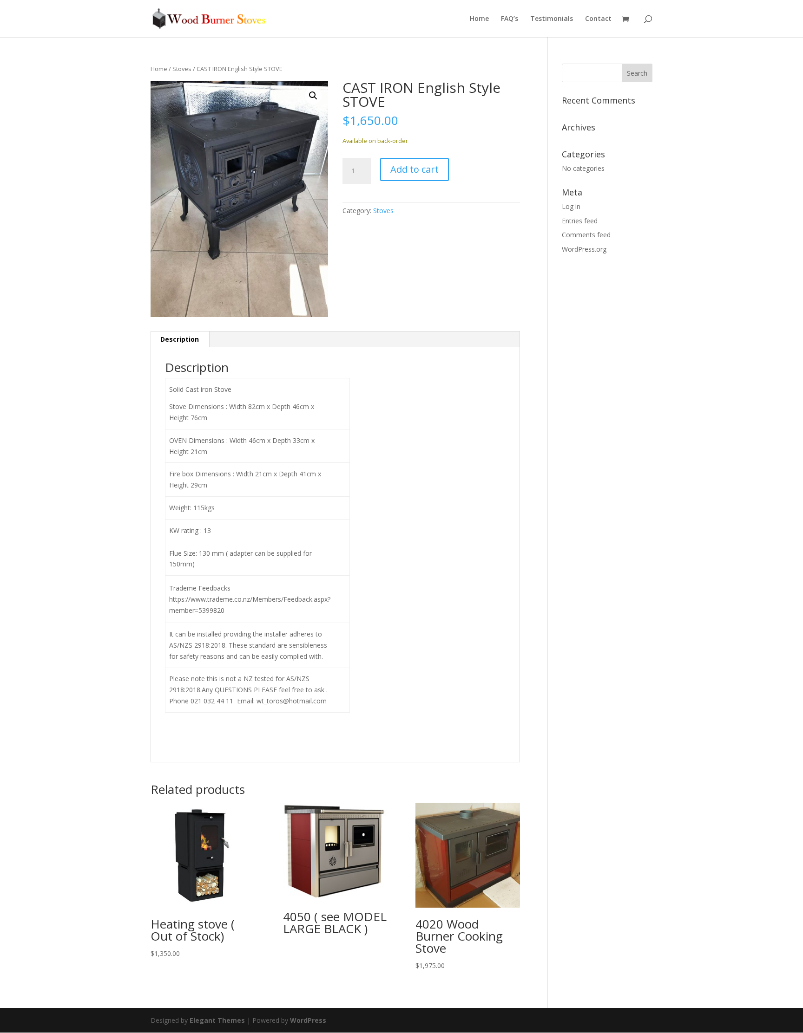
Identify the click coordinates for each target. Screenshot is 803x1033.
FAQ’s (509, 19)
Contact (598, 19)
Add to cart (414, 169)
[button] (313, 95)
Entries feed (580, 220)
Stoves (181, 69)
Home (479, 19)
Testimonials (551, 19)
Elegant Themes (217, 1020)
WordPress (308, 1020)
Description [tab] (179, 339)
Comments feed (586, 234)
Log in (571, 206)
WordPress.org (584, 249)
